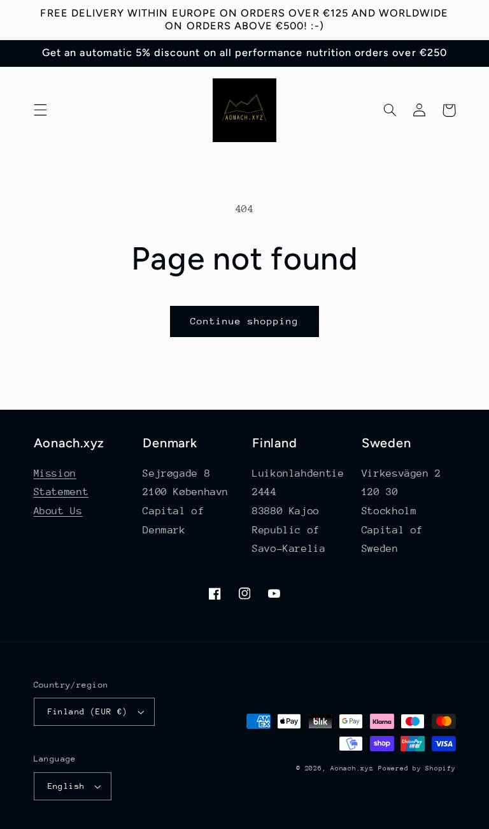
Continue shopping (244, 320)
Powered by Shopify (416, 768)
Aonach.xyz (351, 768)
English (66, 786)
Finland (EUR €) (88, 711)
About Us (58, 511)
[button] (40, 110)
